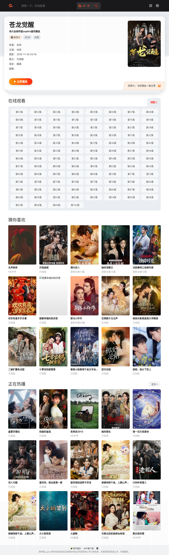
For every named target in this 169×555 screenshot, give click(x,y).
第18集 (38, 127)
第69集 (94, 174)
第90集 (38, 197)
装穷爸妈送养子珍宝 (80, 482)
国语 (19, 63)
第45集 (94, 150)
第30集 (112, 135)
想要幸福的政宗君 (48, 318)
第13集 (94, 119)
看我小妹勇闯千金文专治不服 (84, 369)
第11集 (56, 119)
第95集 (131, 197)
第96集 (150, 197)
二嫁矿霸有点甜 (16, 369)
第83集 (56, 189)
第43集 (56, 150)
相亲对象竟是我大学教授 (145, 318)
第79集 (131, 181)
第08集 (150, 111)
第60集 (75, 166)
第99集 (56, 205)
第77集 (94, 181)
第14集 (112, 119)
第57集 (19, 166)
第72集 (149, 174)
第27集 (56, 135)
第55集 (131, 158)
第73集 (19, 181)
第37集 (94, 143)
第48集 (150, 150)
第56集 (150, 158)
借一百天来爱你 (141, 431)
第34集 (38, 143)
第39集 (131, 143)
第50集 (38, 158)
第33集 (19, 143)
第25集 (19, 135)
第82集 (38, 189)
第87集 (131, 189)
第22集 (112, 127)
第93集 (94, 197)
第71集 (131, 174)
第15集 (131, 119)
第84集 (75, 189)
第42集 (38, 150)
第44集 (75, 150)
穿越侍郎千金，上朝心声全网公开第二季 (115, 482)
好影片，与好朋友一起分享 (142, 85)
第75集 (56, 181)
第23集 (131, 127)
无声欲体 (12, 267)
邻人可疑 (12, 482)
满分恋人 (75, 267)
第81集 (19, 189)
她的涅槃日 (107, 267)
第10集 (38, 119)
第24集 (149, 127)
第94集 (112, 197)
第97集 (19, 205)
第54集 (112, 158)
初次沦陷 (106, 369)
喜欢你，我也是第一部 (50, 482)
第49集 (19, 158)
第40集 (150, 143)
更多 (153, 384)
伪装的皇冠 (45, 431)
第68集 (75, 174)
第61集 (94, 166)
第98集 (38, 205)
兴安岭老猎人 (140, 482)
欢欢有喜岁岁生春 (17, 318)
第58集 (38, 166)
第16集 (149, 119)
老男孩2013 (76, 431)
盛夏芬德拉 (14, 431)
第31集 (131, 135)
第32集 (149, 135)
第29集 (94, 135)
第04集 (75, 111)
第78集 (112, 181)
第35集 (56, 143)
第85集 (94, 189)
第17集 (19, 127)
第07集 (131, 111)
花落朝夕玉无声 (109, 318)
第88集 (150, 189)
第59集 (56, 166)
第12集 (75, 119)
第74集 (38, 181)
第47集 (131, 150)
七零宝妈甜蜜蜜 (47, 369)
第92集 (75, 197)
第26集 (38, 135)
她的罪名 (106, 431)
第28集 (75, 135)
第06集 (112, 111)
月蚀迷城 (44, 267)
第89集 (19, 197)
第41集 (19, 150)
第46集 (112, 150)
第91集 (56, 197)
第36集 (75, 143)
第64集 (150, 166)
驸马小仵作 (76, 318)
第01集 (19, 111)
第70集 (112, 174)
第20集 (75, 127)
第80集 (150, 181)
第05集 (94, 111)
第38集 (112, 143)
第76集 (75, 181)
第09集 (19, 119)
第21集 (93, 127)
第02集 (38, 111)
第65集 (19, 174)
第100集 (75, 205)
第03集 (56, 111)
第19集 (56, 127)
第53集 (94, 158)
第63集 (131, 166)
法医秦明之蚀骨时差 (143, 267)
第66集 (38, 174)
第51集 (56, 158)
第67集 (56, 174)
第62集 (112, 166)
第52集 (75, 158)
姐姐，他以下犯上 (142, 369)
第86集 (112, 189)
